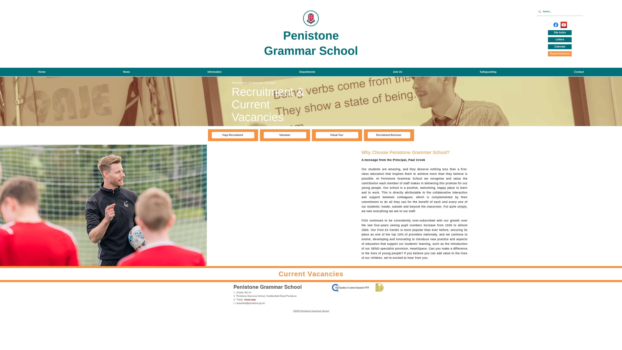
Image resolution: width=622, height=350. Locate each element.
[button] (126, 72)
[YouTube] (564, 25)
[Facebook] (556, 25)
